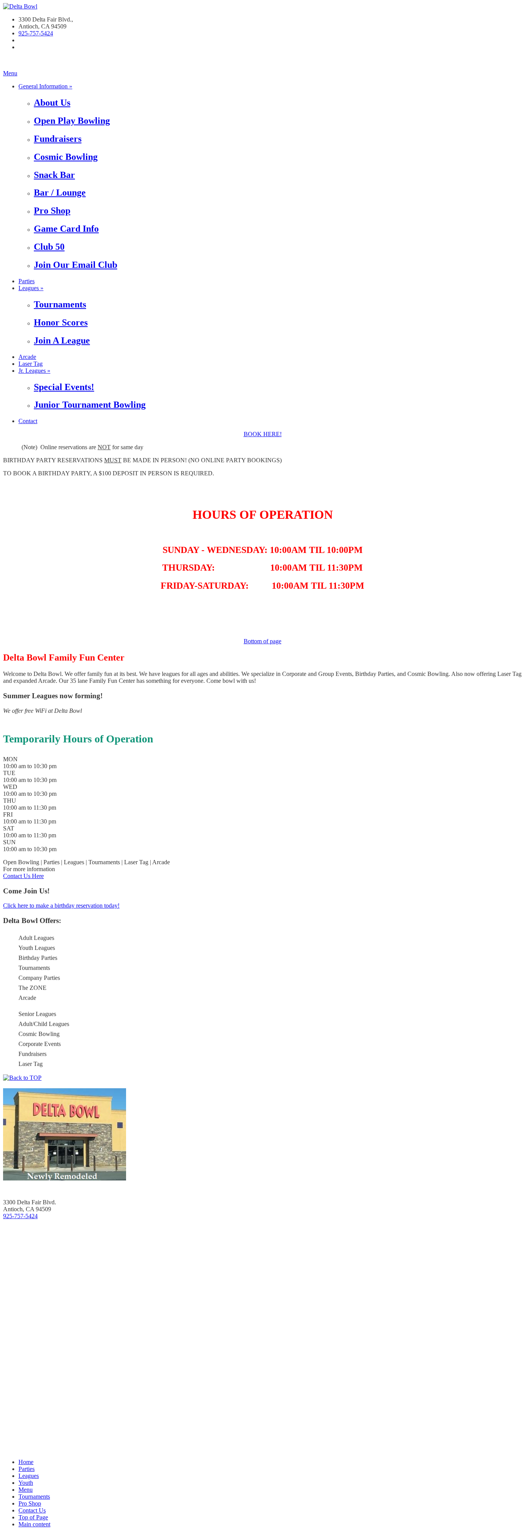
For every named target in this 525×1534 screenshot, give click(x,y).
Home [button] (25, 1462)
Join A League (62, 340)
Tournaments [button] (34, 1496)
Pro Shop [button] (29, 1503)
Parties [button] (26, 1469)
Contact (27, 421)
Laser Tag (30, 363)
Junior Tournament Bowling (90, 405)
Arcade (27, 357)
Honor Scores (61, 322)
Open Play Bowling (72, 121)
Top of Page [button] (33, 1517)
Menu (10, 73)
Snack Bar (54, 175)
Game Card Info (66, 229)
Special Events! (64, 387)
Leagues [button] (28, 1476)
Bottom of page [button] (262, 641)
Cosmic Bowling (66, 157)
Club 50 (49, 247)
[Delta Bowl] (20, 6)
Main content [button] (34, 1524)
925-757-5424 (20, 1216)
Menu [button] (25, 1489)
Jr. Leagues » (34, 370)
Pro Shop (52, 211)
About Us (52, 103)
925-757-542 (34, 33)
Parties (26, 281)
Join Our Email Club (75, 265)
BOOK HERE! (263, 434)
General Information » (45, 86)
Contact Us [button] (32, 1510)
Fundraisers (57, 139)
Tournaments (60, 304)
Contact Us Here (23, 876)
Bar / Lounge (60, 193)
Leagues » (30, 288)
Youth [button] (25, 1482)
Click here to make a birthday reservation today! (61, 905)
